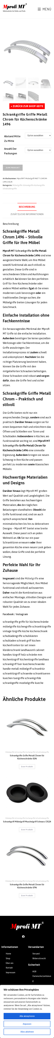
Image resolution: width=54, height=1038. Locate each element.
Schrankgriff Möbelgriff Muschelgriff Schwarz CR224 (27, 821)
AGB (34, 971)
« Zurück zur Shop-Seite (27, 106)
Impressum (10, 972)
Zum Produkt (13, 168)
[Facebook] (23, 936)
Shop (8, 958)
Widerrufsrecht (39, 958)
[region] (27, 1011)
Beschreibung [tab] (27, 206)
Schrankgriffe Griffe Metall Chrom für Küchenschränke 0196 (27, 757)
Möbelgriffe (31, 578)
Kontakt (9, 968)
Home (8, 954)
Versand (36, 954)
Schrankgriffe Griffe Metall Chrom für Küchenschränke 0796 (27, 886)
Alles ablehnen (27, 1032)
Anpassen (27, 1024)
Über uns (9, 963)
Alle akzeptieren (27, 1016)
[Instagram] (30, 936)
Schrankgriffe (23, 250)
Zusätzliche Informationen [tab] (27, 214)
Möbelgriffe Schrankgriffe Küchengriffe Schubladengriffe (27, 752)
